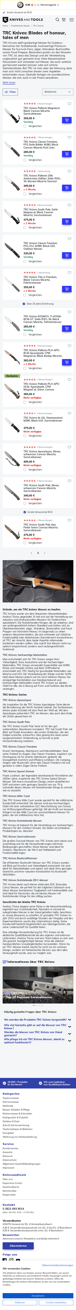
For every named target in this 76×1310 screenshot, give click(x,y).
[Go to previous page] (31, 553)
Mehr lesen (9, 82)
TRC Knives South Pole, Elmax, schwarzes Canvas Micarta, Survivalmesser (41, 488)
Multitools (8, 1105)
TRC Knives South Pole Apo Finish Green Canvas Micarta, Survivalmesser (41, 527)
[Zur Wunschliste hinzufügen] (69, 104)
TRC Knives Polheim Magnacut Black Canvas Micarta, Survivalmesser (42, 111)
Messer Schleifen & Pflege (16, 1109)
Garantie (7, 1152)
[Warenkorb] (63, 20)
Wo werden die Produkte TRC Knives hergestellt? (35, 1019)
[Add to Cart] (67, 120)
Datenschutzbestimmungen (57, 1265)
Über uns (8, 1179)
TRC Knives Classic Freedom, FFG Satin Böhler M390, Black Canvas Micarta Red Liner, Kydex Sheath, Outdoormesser (42, 144)
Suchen (57, 20)
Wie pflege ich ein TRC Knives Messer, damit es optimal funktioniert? (34, 1041)
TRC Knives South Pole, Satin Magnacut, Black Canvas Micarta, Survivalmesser (41, 212)
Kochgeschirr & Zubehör (15, 1117)
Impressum (8, 1167)
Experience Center (12, 1183)
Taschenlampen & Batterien (18, 1129)
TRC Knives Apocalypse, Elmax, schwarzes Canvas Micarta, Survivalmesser (42, 454)
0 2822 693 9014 (13, 1208)
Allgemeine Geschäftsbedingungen (21, 1163)
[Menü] (71, 20)
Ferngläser (8, 1133)
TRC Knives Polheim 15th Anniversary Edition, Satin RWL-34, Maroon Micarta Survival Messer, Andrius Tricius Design (42, 178)
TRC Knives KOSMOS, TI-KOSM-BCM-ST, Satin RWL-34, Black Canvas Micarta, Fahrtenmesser (43, 319)
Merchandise (9, 1190)
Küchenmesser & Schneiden (17, 1113)
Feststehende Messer (20, 26)
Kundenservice (10, 1148)
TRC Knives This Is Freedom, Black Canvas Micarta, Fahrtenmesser (40, 280)
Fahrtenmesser (11, 1101)
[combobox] (57, 92)
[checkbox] (25, 126)
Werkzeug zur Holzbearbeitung (20, 1136)
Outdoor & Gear (11, 1121)
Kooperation (9, 1194)
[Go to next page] (45, 553)
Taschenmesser (11, 1098)
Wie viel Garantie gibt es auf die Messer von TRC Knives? (35, 1026)
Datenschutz (10, 1160)
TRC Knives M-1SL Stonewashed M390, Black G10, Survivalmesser (43, 419)
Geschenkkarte (11, 1186)
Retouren (8, 1156)
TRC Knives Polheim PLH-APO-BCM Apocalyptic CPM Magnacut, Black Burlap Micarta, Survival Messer (43, 353)
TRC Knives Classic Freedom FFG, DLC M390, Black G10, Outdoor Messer (40, 246)
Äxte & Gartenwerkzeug (16, 1125)
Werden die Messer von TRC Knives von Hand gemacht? (33, 1033)
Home (5, 26)
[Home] (23, 19)
